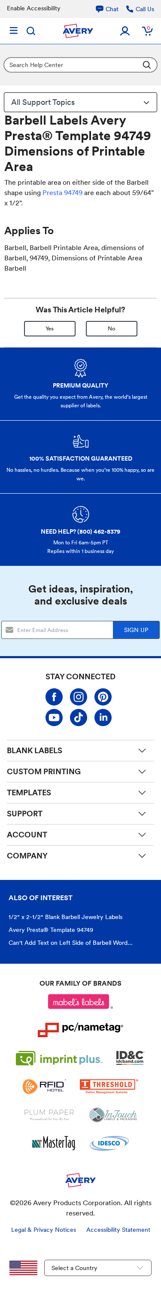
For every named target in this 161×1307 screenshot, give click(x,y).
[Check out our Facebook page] (54, 696)
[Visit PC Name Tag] (81, 1030)
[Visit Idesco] (109, 1143)
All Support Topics (43, 102)
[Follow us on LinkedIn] (103, 717)
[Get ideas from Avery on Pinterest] (103, 696)
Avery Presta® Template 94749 (51, 929)
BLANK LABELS (34, 750)
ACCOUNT (27, 834)
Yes (50, 328)
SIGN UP (136, 629)
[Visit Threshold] (109, 1086)
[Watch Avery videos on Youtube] (54, 717)
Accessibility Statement (118, 1229)
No (111, 328)
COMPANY (27, 855)
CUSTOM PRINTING (44, 771)
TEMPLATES (29, 792)
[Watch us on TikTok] (78, 717)
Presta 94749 (62, 193)
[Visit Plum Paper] (49, 1115)
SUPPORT (25, 813)
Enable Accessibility (34, 8)
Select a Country (74, 1267)
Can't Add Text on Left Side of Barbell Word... (71, 942)
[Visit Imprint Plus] (59, 1058)
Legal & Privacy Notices (43, 1229)
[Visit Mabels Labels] (80, 1001)
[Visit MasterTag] (54, 1143)
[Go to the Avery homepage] (78, 31)
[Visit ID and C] (130, 1058)
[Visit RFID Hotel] (44, 1086)
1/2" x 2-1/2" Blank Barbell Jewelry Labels (65, 916)
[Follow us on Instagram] (78, 696)
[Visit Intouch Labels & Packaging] (113, 1115)
